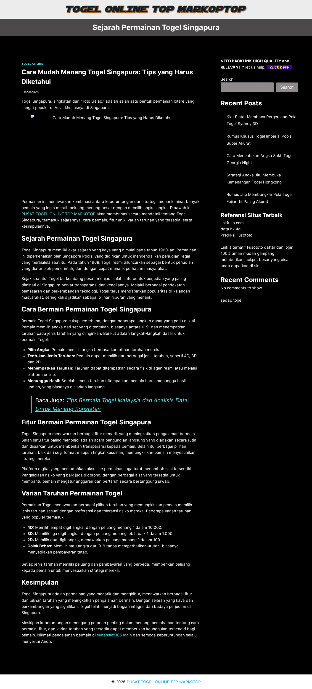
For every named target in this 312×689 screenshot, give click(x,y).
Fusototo (255, 247)
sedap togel (231, 300)
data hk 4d (231, 229)
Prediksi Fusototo (236, 235)
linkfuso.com (232, 223)
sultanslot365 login (114, 635)
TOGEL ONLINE (32, 63)
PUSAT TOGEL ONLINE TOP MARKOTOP (164, 682)
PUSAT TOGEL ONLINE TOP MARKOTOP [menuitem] (58, 214)
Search (227, 79)
